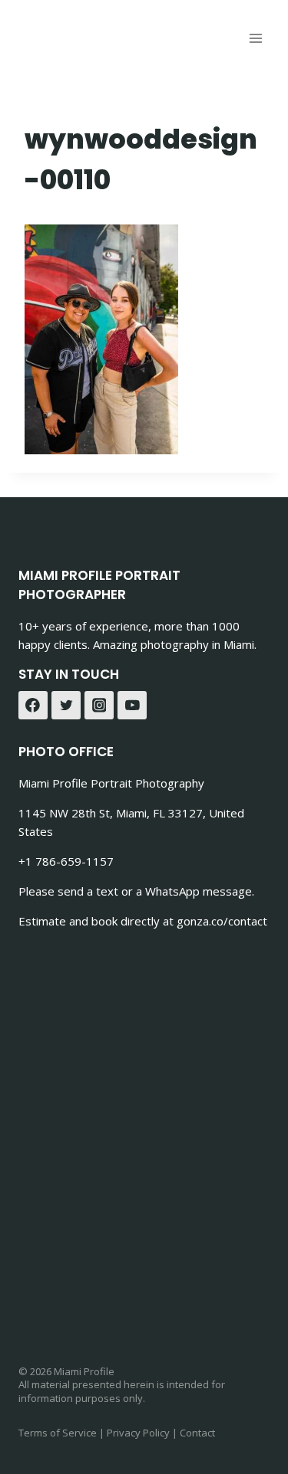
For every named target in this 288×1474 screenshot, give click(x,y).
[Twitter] (66, 705)
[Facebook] (33, 705)
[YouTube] (132, 705)
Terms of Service (57, 1433)
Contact (197, 1433)
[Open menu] (255, 38)
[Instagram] (99, 705)
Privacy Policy (138, 1433)
